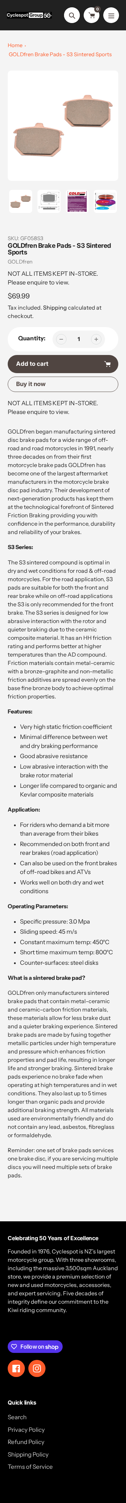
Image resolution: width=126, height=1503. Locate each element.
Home (15, 45)
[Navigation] (111, 15)
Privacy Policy (26, 1429)
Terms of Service (30, 1466)
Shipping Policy (28, 1454)
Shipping (55, 307)
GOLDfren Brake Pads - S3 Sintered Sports (60, 54)
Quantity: (32, 338)
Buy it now (31, 383)
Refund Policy (26, 1441)
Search (17, 1417)
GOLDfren (20, 261)
